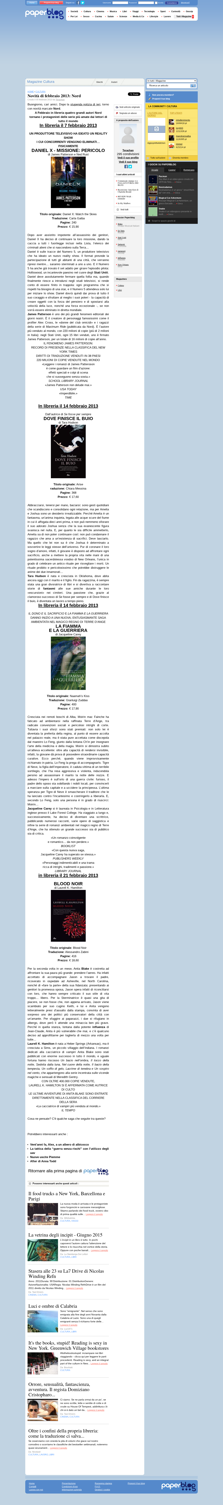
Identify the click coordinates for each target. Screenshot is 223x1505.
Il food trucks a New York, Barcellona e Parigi (66, 1196)
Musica (113, 11)
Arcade (154, 170)
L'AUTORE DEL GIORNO (154, 114)
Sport (163, 11)
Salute (110, 16)
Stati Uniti (122, 237)
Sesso (86, 16)
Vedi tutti (124, 209)
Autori (114, 82)
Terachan (60, 99)
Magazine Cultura (40, 82)
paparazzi (121, 251)
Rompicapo (188, 170)
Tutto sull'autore (157, 158)
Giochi (99, 82)
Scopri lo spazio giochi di (163, 221)
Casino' (172, 170)
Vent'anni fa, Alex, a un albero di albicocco (59, 1144)
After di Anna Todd (43, 1161)
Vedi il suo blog (128, 161)
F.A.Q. (97, 1486)
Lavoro (167, 16)
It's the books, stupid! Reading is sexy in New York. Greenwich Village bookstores (68, 1345)
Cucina (98, 16)
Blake (120, 223)
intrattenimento (183, 120)
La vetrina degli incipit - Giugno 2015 (65, 1234)
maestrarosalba (183, 136)
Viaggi (135, 11)
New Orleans (123, 264)
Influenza (121, 257)
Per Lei (74, 16)
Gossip (189, 11)
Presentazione (69, 1483)
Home (31, 3)
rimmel (179, 144)
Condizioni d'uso (70, 1486)
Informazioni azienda (72, 1490)
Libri (120, 290)
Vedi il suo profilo (128, 157)
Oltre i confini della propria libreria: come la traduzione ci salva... (63, 1433)
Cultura (121, 285)
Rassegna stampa (103, 1483)
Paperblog (44, 14)
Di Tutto (121, 230)
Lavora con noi (36, 1490)
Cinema (100, 11)
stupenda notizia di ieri (85, 104)
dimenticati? (185, 2)
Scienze (123, 16)
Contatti (32, 1486)
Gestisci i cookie (102, 1490)
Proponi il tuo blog (161, 99)
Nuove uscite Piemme (45, 1157)
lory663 (179, 128)
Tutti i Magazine (183, 16)
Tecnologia (149, 11)
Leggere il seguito (94, 1214)
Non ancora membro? (163, 95)
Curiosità (175, 11)
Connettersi (172, 3)
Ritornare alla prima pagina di (55, 1170)
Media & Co (138, 16)
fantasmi (121, 244)
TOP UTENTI (176, 113)
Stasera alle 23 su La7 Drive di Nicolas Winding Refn (66, 1273)
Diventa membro (180, 158)
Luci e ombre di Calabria (52, 1306)
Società (74, 11)
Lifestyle (154, 16)
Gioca (178, 182)
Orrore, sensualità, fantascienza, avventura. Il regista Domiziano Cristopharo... (59, 1389)
